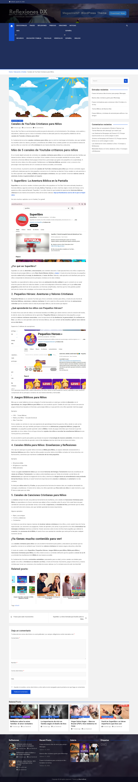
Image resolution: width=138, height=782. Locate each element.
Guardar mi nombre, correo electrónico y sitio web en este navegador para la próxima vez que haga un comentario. (49, 687)
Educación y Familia (33, 38)
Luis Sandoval (27, 127)
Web (12, 679)
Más (18, 31)
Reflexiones (42, 25)
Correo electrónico (17, 671)
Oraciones (63, 25)
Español (68, 31)
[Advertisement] (69, 55)
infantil (17, 605)
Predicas (52, 25)
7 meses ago (16, 726)
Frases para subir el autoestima (23, 617)
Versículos (58, 38)
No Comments (39, 127)
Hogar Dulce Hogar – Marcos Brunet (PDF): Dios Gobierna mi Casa (84, 723)
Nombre (14, 662)
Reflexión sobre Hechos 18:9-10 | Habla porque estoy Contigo (26, 763)
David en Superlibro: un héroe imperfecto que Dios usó (113, 722)
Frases (32, 25)
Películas (47, 38)
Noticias (73, 25)
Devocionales (21, 25)
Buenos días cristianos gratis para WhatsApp (106, 98)
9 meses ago (22, 757)
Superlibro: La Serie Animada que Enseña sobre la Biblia (68, 618)
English (77, 38)
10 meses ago (22, 767)
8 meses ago (17, 127)
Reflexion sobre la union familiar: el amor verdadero (21, 722)
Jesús (57, 273)
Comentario (15, 638)
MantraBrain (82, 779)
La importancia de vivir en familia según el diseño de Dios (53, 722)
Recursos (20, 38)
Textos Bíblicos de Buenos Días (101, 109)
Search (126, 81)
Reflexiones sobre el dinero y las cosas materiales (25, 753)
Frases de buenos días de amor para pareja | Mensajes (109, 93)
